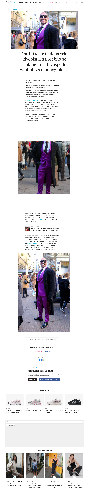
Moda (15, 9)
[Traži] (76, 2)
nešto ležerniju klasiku (33, 243)
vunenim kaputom (38, 219)
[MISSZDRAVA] (57, 2)
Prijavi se (32, 379)
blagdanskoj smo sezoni (32, 100)
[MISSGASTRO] (65, 2)
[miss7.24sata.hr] (9, 2)
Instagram (39, 351)
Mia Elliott (40, 74)
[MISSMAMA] (50, 2)
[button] (82, 2)
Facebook (47, 351)
